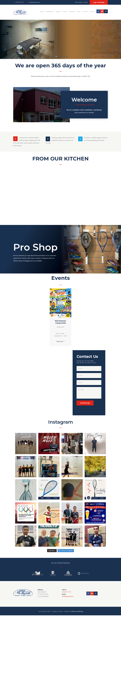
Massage (72, 11)
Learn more (83, 47)
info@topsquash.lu (34, 2)
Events (42, 11)
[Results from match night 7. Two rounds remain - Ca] (49, 536)
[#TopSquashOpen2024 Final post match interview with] (25, 536)
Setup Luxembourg (77, 611)
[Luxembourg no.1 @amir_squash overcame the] (95, 536)
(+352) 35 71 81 (19, 2)
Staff (78, 11)
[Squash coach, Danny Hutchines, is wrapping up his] (95, 443)
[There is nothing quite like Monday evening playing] (72, 443)
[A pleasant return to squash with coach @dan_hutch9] (72, 512)
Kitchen (85, 11)
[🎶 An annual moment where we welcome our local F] (25, 443)
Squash (58, 11)
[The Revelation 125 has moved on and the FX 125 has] (49, 489)
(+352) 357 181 (66, 592)
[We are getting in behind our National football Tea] (95, 512)
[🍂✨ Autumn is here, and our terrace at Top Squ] (95, 466)
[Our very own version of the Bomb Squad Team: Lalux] (25, 466)
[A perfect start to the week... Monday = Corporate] (25, 489)
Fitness (65, 11)
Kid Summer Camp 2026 (60, 322)
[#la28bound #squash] (72, 489)
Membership (50, 11)
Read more (60, 341)
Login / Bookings (98, 2)
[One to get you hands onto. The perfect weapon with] (95, 489)
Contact (92, 11)
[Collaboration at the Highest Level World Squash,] (25, 512)
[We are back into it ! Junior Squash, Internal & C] (49, 512)
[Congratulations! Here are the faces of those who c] (72, 536)
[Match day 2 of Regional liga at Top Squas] (72, 466)
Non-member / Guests (81, 2)
